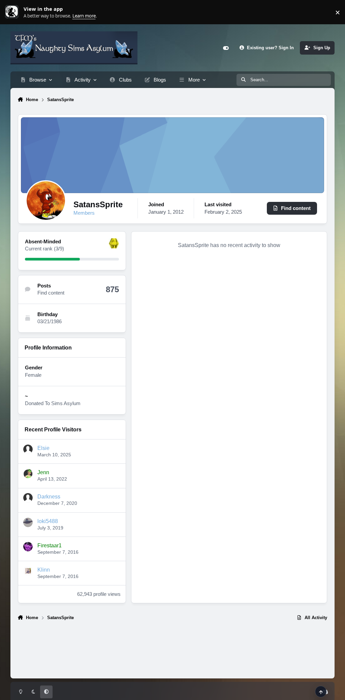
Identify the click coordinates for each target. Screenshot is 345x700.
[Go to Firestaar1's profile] (28, 546)
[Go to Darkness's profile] (28, 498)
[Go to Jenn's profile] (28, 473)
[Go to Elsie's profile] (28, 449)
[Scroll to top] (320, 691)
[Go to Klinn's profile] (28, 571)
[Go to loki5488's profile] (28, 522)
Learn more (13, 12)
